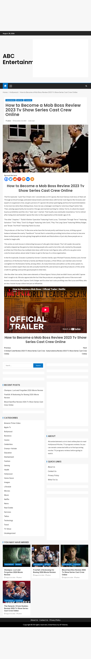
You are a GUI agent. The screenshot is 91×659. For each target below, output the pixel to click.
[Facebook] (6, 179)
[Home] (5, 85)
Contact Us (52, 471)
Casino (6, 440)
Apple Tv (7, 427)
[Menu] (10, 86)
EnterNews (52, 625)
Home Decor (9, 478)
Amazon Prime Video (12, 423)
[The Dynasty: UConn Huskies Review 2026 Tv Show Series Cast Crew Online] (16, 592)
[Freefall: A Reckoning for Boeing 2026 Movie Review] (45, 556)
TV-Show (28, 100)
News (6, 503)
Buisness (7, 436)
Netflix (19, 100)
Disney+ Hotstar (10, 448)
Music (6, 495)
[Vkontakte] (28, 179)
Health (6, 470)
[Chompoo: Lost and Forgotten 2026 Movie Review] (16, 556)
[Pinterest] (19, 179)
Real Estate (8, 508)
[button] (10, 86)
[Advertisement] (45, 15)
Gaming (7, 465)
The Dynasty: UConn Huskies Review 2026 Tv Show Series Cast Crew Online (16, 608)
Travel (6, 525)
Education (8, 453)
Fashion (7, 461)
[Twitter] (11, 179)
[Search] (86, 86)
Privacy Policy (53, 475)
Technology (8, 520)
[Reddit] (15, 179)
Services (7, 512)
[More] (32, 179)
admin (9, 121)
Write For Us (53, 480)
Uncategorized (9, 533)
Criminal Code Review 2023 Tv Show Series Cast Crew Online (24, 351)
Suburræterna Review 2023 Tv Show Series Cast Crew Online (66, 351)
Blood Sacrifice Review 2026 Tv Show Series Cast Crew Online (74, 572)
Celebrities (8, 444)
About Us (51, 467)
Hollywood (11, 100)
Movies (7, 491)
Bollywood (8, 432)
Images (7, 482)
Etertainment (9, 457)
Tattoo (6, 516)
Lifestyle (7, 487)
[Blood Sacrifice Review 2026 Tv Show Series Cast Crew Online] (74, 556)
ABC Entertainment (23, 59)
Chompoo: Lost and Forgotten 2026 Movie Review (23, 390)
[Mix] (24, 179)
